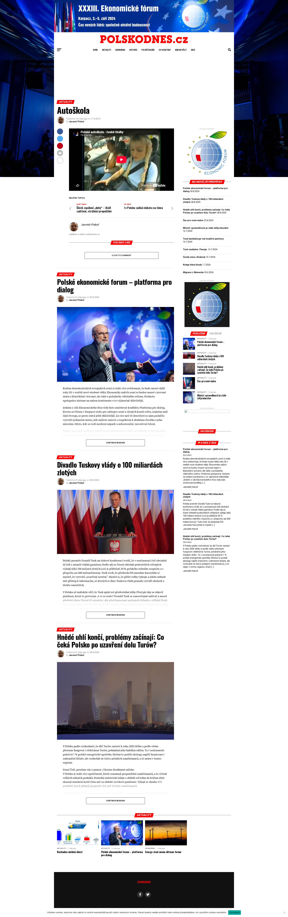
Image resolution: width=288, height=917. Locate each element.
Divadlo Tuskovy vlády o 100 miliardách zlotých (203, 495)
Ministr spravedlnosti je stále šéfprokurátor (206, 228)
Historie (133, 49)
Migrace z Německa (193, 272)
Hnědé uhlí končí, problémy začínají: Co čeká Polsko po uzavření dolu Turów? (206, 537)
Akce (193, 49)
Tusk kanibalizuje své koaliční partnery (203, 239)
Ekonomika (120, 49)
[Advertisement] (144, 77)
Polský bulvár (147, 49)
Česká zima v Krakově (194, 257)
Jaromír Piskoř (76, 121)
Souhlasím (234, 912)
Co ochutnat (165, 49)
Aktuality (106, 49)
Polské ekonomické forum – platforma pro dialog (205, 450)
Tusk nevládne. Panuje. (195, 249)
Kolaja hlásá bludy (192, 264)
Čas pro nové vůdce (193, 220)
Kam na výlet (181, 49)
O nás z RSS (208, 442)
